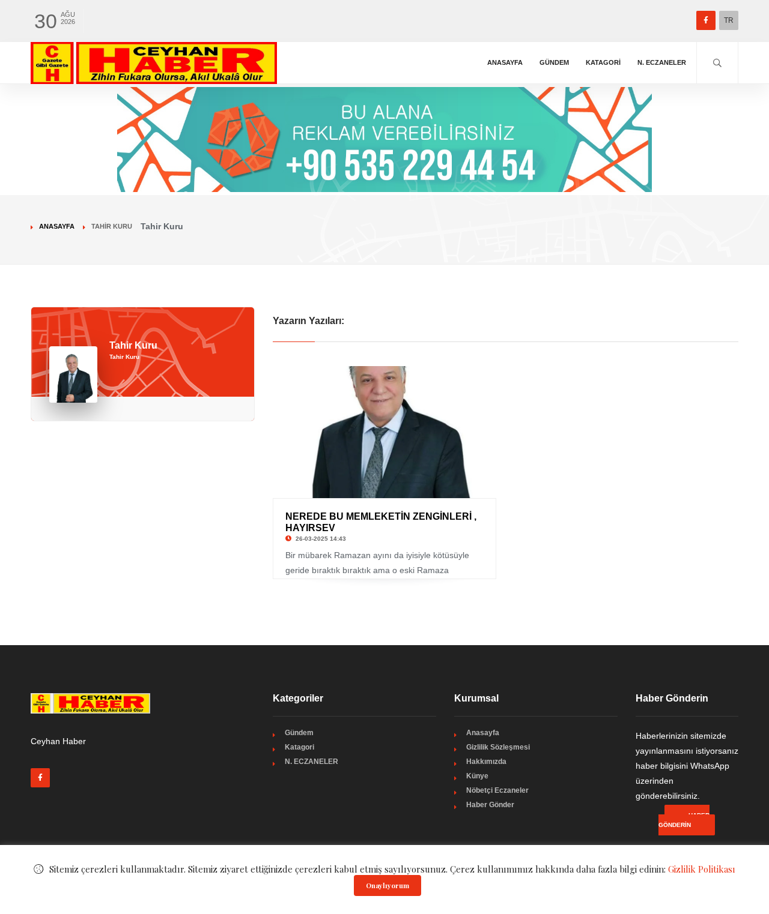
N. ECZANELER (661, 62)
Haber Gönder (490, 805)
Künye (477, 776)
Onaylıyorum (387, 885)
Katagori (603, 62)
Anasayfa (505, 62)
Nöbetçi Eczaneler (497, 790)
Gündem (554, 62)
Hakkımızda (486, 761)
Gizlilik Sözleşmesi (498, 747)
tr (729, 20)
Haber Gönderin (684, 820)
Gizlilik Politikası (701, 869)
